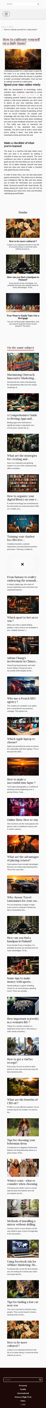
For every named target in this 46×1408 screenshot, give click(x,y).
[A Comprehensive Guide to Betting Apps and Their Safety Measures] (23, 402)
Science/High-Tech (23, 1397)
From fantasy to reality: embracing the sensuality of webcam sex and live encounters (23, 582)
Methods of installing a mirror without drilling (21, 1222)
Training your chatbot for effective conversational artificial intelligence (22, 541)
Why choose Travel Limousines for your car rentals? (22, 901)
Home (3, 27)
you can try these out (28, 95)
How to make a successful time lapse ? (21, 781)
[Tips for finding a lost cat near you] (23, 1289)
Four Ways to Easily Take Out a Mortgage (23, 317)
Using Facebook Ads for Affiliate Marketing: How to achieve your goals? (22, 1265)
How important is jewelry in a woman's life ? (23, 1020)
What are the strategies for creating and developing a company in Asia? (22, 461)
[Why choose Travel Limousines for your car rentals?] (23, 884)
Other (11, 27)
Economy (23, 1385)
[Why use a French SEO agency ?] (23, 685)
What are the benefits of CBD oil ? (22, 1101)
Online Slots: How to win (22, 820)
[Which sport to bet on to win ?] (23, 604)
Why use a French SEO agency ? (21, 700)
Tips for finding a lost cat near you (22, 1303)
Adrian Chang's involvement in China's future (21, 661)
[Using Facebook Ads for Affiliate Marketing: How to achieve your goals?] (23, 1248)
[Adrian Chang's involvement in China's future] (23, 645)
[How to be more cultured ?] (23, 228)
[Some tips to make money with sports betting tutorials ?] (23, 965)
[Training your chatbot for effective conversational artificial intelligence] (23, 524)
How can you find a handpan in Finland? (23, 278)
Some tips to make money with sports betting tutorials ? (18, 982)
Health (23, 1389)
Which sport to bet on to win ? (22, 619)
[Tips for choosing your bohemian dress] (23, 1127)
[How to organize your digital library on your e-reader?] (23, 483)
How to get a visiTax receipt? (20, 1061)
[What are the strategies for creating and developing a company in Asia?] (23, 443)
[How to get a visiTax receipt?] (23, 1046)
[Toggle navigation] (6, 14)
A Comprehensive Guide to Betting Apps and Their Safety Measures (22, 418)
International (23, 1393)
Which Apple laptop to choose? (21, 740)
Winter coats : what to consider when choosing (22, 1182)
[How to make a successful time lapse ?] (23, 766)
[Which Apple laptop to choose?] (23, 726)
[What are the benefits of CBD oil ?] (23, 1087)
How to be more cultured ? (23, 241)
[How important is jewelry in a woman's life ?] (23, 1006)
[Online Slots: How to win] (23, 807)
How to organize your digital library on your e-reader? (22, 499)
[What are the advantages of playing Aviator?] (23, 844)
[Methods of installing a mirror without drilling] (23, 1208)
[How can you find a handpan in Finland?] (23, 264)
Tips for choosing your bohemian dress (21, 1141)
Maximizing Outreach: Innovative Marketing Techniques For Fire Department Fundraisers (22, 380)
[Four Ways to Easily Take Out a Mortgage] (23, 302)
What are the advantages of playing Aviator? (23, 858)
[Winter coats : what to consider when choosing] (23, 1168)
